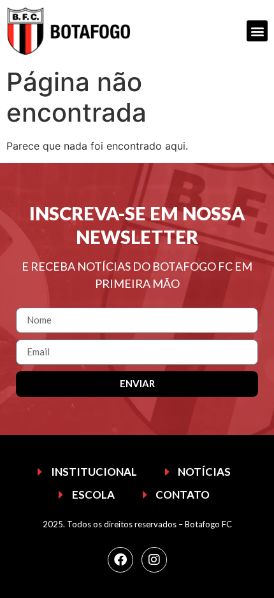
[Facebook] (120, 560)
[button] (257, 30)
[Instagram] (154, 560)
